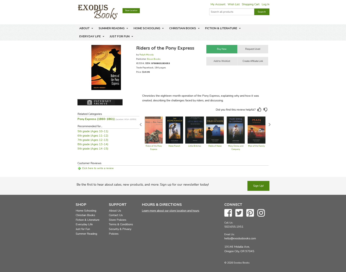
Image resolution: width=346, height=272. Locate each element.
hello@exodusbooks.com (240, 238)
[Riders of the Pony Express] (154, 130)
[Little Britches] (194, 130)
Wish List (234, 4)
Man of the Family (256, 146)
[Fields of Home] (215, 130)
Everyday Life (90, 36)
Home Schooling (147, 28)
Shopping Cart (251, 4)
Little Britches (194, 146)
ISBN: (157, 63)
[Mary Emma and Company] (236, 130)
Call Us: (228, 222)
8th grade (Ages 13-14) (92, 144)
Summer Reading (112, 28)
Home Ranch (174, 146)
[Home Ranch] (174, 130)
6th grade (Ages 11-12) (92, 136)
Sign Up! (258, 186)
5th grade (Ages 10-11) (92, 131)
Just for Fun (120, 36)
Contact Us (116, 215)
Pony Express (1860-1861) (106, 119)
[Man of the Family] (256, 130)
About (84, 28)
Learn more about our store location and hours (170, 211)
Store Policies (117, 220)
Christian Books (182, 28)
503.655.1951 (233, 227)
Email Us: (229, 234)
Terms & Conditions (121, 224)
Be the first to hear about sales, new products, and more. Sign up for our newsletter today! (143, 184)
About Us (115, 211)
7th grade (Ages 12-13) (92, 140)
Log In (265, 4)
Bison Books (154, 58)
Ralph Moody (146, 54)
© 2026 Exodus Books (237, 262)
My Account (217, 4)
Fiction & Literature (221, 28)
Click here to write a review (98, 168)
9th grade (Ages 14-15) (92, 149)
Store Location (131, 10)
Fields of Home (215, 146)
